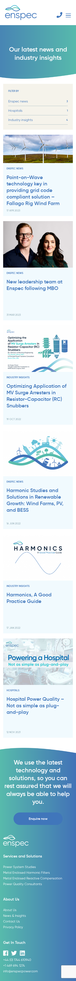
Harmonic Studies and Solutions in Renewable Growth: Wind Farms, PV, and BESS (35, 500)
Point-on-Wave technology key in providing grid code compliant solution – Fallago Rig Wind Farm (33, 190)
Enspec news (38, 101)
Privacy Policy (13, 927)
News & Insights (14, 916)
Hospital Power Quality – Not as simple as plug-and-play (35, 705)
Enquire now (38, 818)
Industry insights (38, 120)
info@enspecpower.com (20, 971)
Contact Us (11, 921)
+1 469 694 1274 (14, 965)
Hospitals (38, 111)
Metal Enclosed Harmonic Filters (26, 873)
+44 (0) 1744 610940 (17, 960)
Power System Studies (19, 867)
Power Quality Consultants (22, 884)
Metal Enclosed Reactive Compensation (32, 878)
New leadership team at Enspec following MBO (34, 285)
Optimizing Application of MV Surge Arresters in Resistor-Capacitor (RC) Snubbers (36, 396)
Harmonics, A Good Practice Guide (29, 598)
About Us (9, 910)
